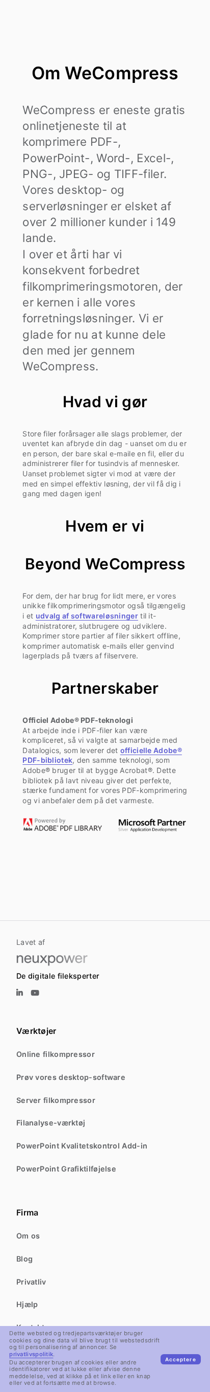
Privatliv (31, 1281)
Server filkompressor (55, 1100)
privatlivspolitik (31, 1354)
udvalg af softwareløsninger (87, 615)
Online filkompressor (55, 1054)
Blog (24, 1258)
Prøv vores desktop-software (70, 1077)
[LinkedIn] (19, 993)
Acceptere (180, 1359)
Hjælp (27, 1304)
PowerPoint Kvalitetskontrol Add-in (81, 1145)
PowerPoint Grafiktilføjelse (66, 1168)
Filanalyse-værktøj (50, 1122)
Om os (28, 1235)
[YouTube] (35, 993)
